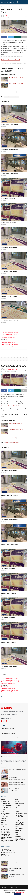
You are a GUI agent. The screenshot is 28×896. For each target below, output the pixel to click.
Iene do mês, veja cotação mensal (5, 835)
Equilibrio (3, 820)
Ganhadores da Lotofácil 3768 (16, 77)
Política (17, 820)
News (16, 807)
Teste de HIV (3, 887)
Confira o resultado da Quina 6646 (10, 406)
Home (2, 6)
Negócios (17, 805)
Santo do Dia (18, 830)
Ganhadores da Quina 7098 (8, 223)
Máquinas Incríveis (19, 803)
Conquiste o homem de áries (8, 342)
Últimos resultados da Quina (11, 442)
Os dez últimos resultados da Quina (9, 332)
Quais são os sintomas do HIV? (16, 782)
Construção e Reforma (6, 805)
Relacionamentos (19, 828)
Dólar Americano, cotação (5, 814)
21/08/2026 (4, 126)
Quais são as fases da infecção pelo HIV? (11, 756)
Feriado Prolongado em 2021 (8, 852)
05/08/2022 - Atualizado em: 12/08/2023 (17, 784)
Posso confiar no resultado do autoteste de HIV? (16, 776)
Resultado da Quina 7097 (8, 617)
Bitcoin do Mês (5, 801)
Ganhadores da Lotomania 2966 (10, 174)
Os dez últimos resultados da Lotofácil (10, 334)
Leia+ (4, 766)
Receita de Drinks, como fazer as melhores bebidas (19, 823)
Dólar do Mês (4, 816)
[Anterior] (13, 92)
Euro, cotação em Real (6, 826)
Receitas (17, 826)
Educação (3, 818)
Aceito (17, 894)
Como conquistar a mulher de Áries (9, 344)
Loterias (6, 6)
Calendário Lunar (5, 803)
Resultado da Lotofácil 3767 (9, 272)
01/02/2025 (5, 18)
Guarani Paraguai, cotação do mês (5, 828)
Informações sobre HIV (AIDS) (19, 738)
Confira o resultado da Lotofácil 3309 (10, 60)
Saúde (16, 832)
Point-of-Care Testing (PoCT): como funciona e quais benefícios (17, 770)
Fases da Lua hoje (5, 341)
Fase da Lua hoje (5, 849)
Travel (16, 834)
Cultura (3, 809)
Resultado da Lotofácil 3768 (9, 247)
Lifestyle (17, 799)
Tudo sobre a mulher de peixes (8, 346)
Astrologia (3, 799)
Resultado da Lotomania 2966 (16, 83)
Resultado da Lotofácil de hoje (8, 337)
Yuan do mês (18, 836)
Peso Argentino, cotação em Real (19, 816)
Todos (10, 738)
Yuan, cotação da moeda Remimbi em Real (20, 839)
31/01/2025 (5, 371)
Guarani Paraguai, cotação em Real (5, 832)
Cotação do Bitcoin (6, 807)
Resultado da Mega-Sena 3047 (9, 321)
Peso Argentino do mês (21, 813)
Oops (16, 809)
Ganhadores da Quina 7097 (8, 642)
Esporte (3, 822)
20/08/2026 (4, 273)
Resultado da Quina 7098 (8, 198)
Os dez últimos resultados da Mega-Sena (11, 336)
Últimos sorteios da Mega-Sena (8, 850)
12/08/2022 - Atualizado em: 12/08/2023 (17, 779)
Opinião (17, 811)
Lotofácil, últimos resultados (12, 96)
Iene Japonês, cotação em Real (6, 838)
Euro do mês (4, 824)
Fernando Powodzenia (11, 15)
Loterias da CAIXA (13, 887)
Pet (16, 818)
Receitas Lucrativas (5, 855)
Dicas (2, 811)
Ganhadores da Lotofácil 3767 (9, 296)
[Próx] (15, 92)
